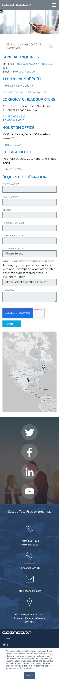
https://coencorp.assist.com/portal (24, 92)
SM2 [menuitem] (5, 644)
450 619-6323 (29, 544)
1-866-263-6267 (12, 85)
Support (32, 78)
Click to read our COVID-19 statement (23, 46)
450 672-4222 (29, 540)
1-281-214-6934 (11, 144)
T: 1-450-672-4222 (14, 116)
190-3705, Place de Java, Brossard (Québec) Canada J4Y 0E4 (29, 618)
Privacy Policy (26, 668)
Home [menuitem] (6, 638)
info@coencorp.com (24, 71)
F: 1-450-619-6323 (13, 120)
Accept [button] (30, 675)
